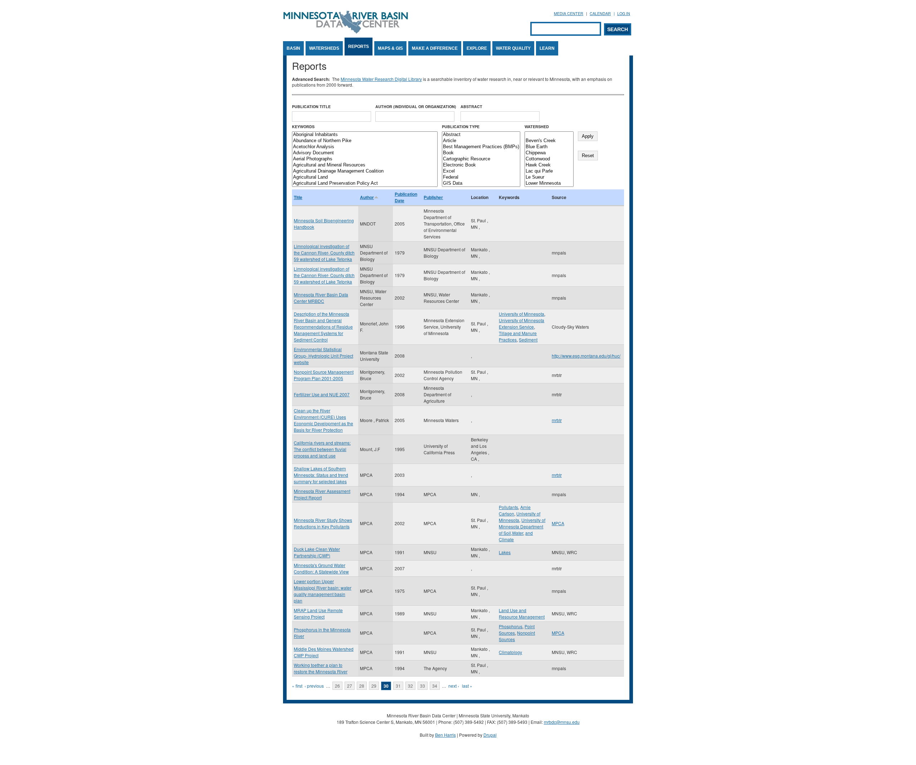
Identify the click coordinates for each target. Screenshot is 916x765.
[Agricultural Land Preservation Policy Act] (364, 183)
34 (434, 686)
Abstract (471, 106)
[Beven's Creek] (549, 141)
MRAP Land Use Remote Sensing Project (318, 613)
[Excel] (481, 171)
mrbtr (557, 420)
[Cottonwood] (549, 159)
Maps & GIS (390, 48)
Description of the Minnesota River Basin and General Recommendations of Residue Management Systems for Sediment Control (323, 327)
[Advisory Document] (364, 153)
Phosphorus (510, 626)
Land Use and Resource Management (522, 613)
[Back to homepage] (345, 32)
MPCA (558, 523)
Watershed (537, 126)
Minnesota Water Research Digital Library (381, 79)
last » (467, 686)
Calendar (600, 13)
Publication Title (311, 106)
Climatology (510, 652)
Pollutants (508, 507)
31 (398, 686)
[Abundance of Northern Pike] (364, 141)
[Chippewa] (549, 153)
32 (410, 686)
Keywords (303, 126)
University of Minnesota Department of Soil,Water (522, 526)
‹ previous (314, 686)
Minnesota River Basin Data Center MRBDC (321, 297)
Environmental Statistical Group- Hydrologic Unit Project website (323, 355)
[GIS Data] (481, 183)
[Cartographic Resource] (481, 159)
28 (361, 686)
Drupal (490, 735)
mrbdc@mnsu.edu (562, 722)
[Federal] (481, 177)
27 (349, 686)
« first (297, 686)
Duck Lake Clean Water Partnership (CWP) (317, 552)
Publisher (433, 197)
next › (453, 686)
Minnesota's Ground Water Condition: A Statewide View (321, 568)
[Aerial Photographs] (364, 159)
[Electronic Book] (481, 165)
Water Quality (513, 48)
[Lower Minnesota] (549, 183)
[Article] (481, 141)
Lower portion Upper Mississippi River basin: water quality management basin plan (322, 591)
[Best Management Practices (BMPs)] (481, 147)
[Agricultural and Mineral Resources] (364, 165)
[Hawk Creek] (549, 165)
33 (422, 686)
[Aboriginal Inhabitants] (364, 135)
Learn (547, 48)
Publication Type (460, 126)
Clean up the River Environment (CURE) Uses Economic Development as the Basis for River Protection (323, 420)
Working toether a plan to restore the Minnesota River (320, 668)
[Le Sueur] (549, 177)
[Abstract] (481, 135)
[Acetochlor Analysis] (364, 147)
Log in (623, 13)
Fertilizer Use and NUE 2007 (322, 394)
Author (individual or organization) (415, 106)
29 (373, 686)
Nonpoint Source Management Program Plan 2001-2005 (324, 375)
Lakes (505, 552)
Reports (358, 46)
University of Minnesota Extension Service (521, 323)
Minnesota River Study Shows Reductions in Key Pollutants (323, 523)
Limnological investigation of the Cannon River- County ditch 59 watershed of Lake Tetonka (324, 252)
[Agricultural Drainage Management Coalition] (364, 171)
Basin (293, 48)
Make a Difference (435, 48)
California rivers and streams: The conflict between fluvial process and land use (322, 449)
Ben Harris (445, 735)
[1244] (549, 135)
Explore (477, 48)
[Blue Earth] (549, 147)
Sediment (528, 339)
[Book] (481, 153)
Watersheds (324, 48)
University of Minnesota (521, 314)
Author (367, 197)
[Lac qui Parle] (549, 171)
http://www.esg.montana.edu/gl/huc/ (586, 356)
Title (298, 197)
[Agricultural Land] (364, 177)
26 (337, 686)
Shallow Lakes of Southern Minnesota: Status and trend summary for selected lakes (321, 474)
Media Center (568, 13)
